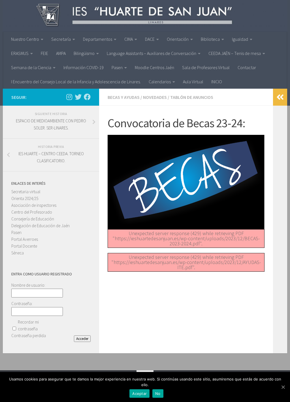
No (158, 393)
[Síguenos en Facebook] (87, 96)
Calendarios (160, 81)
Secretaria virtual (25, 191)
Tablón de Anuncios (191, 97)
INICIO (216, 81)
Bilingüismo (84, 53)
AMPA (61, 53)
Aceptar (139, 393)
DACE (150, 39)
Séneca (17, 253)
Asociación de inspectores (33, 205)
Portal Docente (24, 246)
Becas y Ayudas (124, 97)
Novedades (155, 97)
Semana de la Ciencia (31, 67)
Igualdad (240, 39)
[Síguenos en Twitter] (78, 96)
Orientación (178, 39)
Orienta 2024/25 (24, 198)
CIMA (128, 39)
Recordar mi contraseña (28, 325)
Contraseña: (22, 303)
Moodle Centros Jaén (154, 67)
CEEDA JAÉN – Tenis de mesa (234, 53)
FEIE (44, 53)
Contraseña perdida (28, 335)
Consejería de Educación (32, 219)
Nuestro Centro (25, 39)
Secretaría (61, 39)
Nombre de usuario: (28, 285)
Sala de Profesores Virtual (206, 67)
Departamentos (97, 39)
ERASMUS (20, 53)
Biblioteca (210, 39)
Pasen (117, 67)
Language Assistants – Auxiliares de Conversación (151, 53)
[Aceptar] (283, 387)
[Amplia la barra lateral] (280, 97)
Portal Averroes (24, 239)
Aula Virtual (193, 81)
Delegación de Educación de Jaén (40, 225)
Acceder (82, 338)
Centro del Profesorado (31, 212)
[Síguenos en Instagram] (69, 96)
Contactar (247, 67)
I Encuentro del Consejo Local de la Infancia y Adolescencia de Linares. (76, 81)
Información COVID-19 (83, 67)
